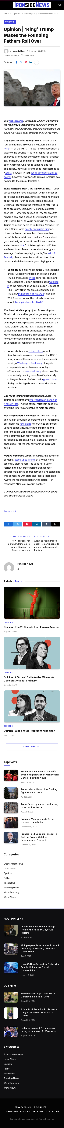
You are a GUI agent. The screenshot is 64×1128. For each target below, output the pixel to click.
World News (10, 897)
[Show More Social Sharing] (36, 62)
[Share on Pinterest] (26, 62)
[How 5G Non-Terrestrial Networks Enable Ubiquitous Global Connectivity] (11, 967)
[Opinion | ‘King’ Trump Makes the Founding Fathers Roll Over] (32, 87)
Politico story (36, 351)
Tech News (9, 883)
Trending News (11, 887)
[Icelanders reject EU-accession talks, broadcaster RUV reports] (11, 1031)
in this (32, 277)
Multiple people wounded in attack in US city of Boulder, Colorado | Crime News (40, 948)
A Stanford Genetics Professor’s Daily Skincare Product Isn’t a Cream (39, 1012)
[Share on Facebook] (16, 62)
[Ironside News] (32, 4)
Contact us (52, 1111)
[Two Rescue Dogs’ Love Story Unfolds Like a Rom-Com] (11, 997)
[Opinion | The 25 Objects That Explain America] (32, 603)
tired (22, 245)
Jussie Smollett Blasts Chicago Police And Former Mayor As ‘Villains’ (38, 929)
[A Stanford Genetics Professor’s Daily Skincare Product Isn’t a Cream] (11, 1013)
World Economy (11, 892)
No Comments (12, 55)
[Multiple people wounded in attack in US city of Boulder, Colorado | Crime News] (11, 949)
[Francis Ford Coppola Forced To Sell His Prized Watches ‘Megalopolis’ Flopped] (11, 837)
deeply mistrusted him (37, 229)
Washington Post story (29, 363)
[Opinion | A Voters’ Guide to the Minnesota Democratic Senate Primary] (32, 653)
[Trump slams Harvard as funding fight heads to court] (11, 793)
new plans (25, 423)
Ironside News (19, 51)
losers (8, 173)
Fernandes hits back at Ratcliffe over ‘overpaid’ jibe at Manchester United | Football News (40, 774)
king (7, 148)
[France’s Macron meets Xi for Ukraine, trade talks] (11, 822)
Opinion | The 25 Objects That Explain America (31, 627)
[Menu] (5, 5)
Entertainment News (13, 863)
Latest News (10, 868)
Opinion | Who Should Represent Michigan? (29, 730)
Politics (7, 878)
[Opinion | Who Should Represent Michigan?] (32, 706)
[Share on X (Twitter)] (21, 62)
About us (38, 1111)
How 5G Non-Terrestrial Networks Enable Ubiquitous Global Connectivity (40, 967)
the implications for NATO (29, 302)
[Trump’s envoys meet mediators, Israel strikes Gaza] (11, 808)
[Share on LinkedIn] (30, 62)
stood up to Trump (25, 459)
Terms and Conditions (17, 1111)
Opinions (9, 22)
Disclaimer (40, 1107)
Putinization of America (31, 294)
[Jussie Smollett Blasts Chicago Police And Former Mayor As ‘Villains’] (11, 930)
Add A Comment (32, 746)
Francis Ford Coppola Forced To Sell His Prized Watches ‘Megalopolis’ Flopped (39, 837)
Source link (10, 511)
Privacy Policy (23, 1107)
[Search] (59, 5)
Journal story (33, 371)
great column (50, 379)
